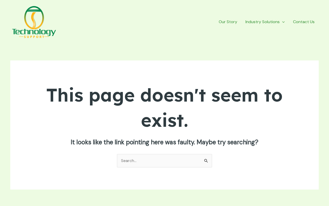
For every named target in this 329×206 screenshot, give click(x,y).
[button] (282, 22)
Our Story (228, 21)
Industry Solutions (262, 21)
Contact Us (304, 21)
